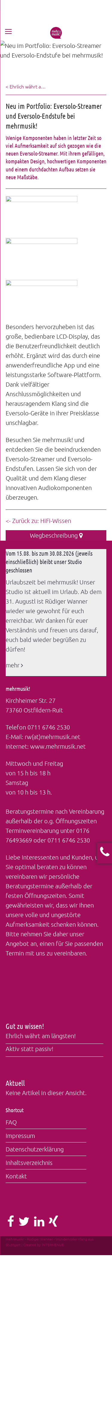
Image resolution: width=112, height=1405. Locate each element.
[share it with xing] (53, 1223)
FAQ (11, 1122)
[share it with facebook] (11, 1223)
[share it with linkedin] (39, 1223)
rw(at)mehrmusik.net (52, 736)
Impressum (20, 1135)
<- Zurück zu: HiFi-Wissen (38, 520)
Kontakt (16, 1176)
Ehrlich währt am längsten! (41, 1035)
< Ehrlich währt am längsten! (26, 86)
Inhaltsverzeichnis (29, 1162)
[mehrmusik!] (56, 36)
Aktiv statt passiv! (29, 1048)
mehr (13, 665)
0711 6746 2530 (48, 727)
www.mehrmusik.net (58, 746)
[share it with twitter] (24, 1223)
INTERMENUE (53, 1244)
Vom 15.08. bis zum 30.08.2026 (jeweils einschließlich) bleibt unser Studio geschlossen (49, 562)
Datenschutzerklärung (35, 1149)
